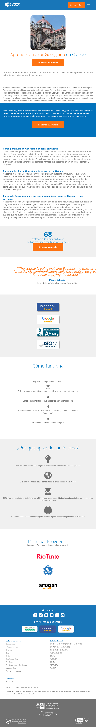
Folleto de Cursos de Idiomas (16, 665)
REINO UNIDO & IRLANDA (59, 650)
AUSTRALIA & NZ (56, 653)
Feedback (9, 662)
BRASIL (52, 656)
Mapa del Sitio (11, 668)
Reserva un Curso (77, 5)
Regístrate (8, 110)
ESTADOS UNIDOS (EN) (58, 644)
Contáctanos (10, 644)
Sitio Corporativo (12, 659)
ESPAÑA (52, 662)
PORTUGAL (54, 665)
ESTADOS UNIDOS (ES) (74, 644)
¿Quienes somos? (12, 647)
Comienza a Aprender (48, 62)
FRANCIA (53, 668)
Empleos (9, 650)
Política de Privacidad (13, 671)
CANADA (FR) (65, 647)
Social (8, 656)
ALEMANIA (53, 659)
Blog (7, 653)
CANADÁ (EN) (54, 647)
